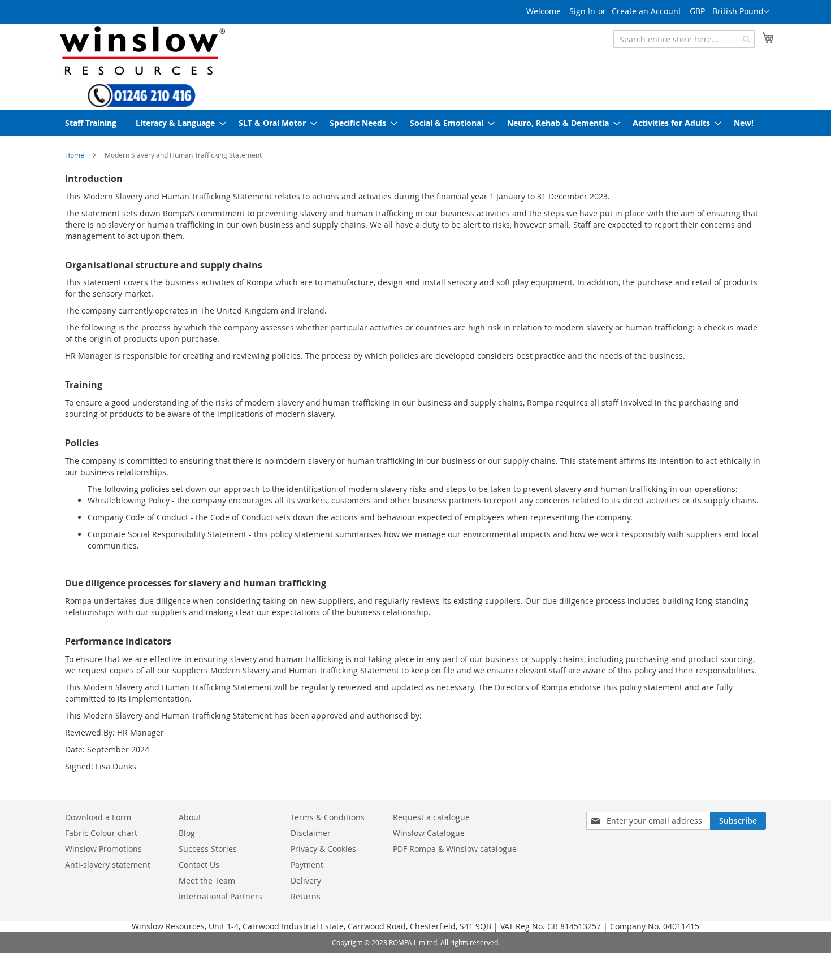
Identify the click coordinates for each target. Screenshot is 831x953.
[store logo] (141, 50)
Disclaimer (311, 833)
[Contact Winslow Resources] (141, 102)
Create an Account (646, 11)
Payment (307, 864)
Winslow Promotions (103, 848)
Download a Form (98, 817)
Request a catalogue (431, 817)
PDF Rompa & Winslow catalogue (455, 848)
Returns (306, 896)
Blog (187, 833)
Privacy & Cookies (323, 848)
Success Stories (208, 848)
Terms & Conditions (328, 817)
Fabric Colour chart (101, 833)
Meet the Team (207, 880)
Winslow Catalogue (429, 833)
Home (74, 154)
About (190, 817)
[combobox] (684, 39)
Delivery (306, 880)
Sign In (582, 11)
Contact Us (199, 864)
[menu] (415, 123)
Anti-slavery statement (107, 864)
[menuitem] (90, 123)
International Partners (220, 896)
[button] (729, 12)
